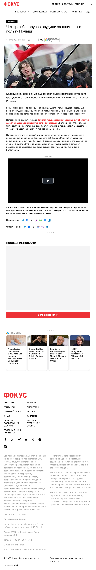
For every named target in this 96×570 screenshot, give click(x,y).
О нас (7, 416)
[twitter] (12, 440)
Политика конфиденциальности (66, 558)
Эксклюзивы (40, 12)
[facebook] (5, 440)
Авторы (31, 411)
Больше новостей (48, 314)
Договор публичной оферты (33, 423)
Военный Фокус (58, 12)
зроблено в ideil (12, 565)
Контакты (54, 561)
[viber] (33, 440)
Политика (76, 12)
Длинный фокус (13, 411)
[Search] (91, 4)
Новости (9, 402)
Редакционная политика (12, 431)
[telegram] (19, 440)
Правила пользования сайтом (11, 423)
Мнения (56, 4)
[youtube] (26, 440)
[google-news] (39, 440)
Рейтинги (80, 4)
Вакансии (32, 416)
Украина (12, 22)
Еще (88, 12)
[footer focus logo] (15, 395)
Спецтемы (67, 4)
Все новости (22, 12)
